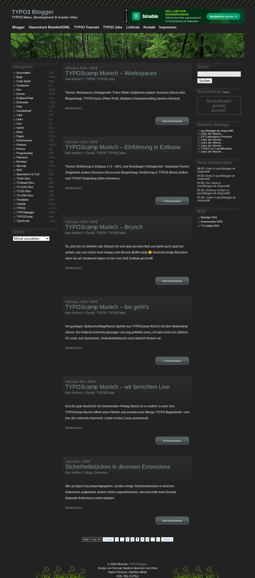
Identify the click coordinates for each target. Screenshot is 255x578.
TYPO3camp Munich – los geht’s (107, 307)
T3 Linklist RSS (210, 225)
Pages (20, 136)
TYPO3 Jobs (112, 27)
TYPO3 (90, 79)
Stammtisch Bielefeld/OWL (49, 27)
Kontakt (149, 27)
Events (90, 153)
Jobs (19, 115)
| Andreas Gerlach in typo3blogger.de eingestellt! (213, 192)
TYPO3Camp (106, 79)
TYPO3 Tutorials (86, 27)
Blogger (18, 27)
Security (21, 165)
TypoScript (22, 220)
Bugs (89, 472)
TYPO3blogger (25, 212)
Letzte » (167, 539)
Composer (22, 85)
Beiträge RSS (209, 217)
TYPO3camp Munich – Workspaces (111, 73)
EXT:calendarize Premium (216, 136)
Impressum (168, 27)
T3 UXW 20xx (24, 195)
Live (18, 123)
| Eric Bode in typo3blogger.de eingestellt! (213, 184)
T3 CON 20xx (24, 186)
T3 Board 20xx (25, 182)
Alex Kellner (73, 79)
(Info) (226, 92)
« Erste (108, 539)
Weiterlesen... (74, 108)
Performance (24, 140)
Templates (22, 199)
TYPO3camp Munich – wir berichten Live (117, 387)
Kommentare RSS (211, 221)
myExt (20, 127)
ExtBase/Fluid (24, 98)
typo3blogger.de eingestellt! (217, 130)
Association (23, 72)
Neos (19, 131)
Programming (24, 153)
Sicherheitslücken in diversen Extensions (117, 466)
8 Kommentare (172, 440)
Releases (22, 157)
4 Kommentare (172, 201)
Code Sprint (23, 81)
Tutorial (20, 203)
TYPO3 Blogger (33, 12)
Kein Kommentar (172, 121)
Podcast (21, 144)
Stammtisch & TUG (28, 174)
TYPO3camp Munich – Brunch (104, 227)
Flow (19, 106)
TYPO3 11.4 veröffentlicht (216, 148)
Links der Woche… (212, 133)
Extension (101, 472)
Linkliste (132, 27)
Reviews (21, 161)
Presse (20, 148)
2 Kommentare (172, 360)
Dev (18, 89)
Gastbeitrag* (24, 110)
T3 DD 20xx (23, 191)
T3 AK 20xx (23, 178)
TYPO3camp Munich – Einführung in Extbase (123, 147)
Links (19, 119)
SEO (19, 170)
